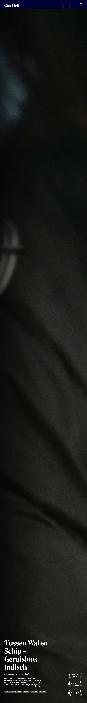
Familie (26, 691)
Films (64, 7)
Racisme (42, 691)
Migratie (34, 691)
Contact (78, 7)
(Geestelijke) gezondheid (13, 691)
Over (70, 7)
